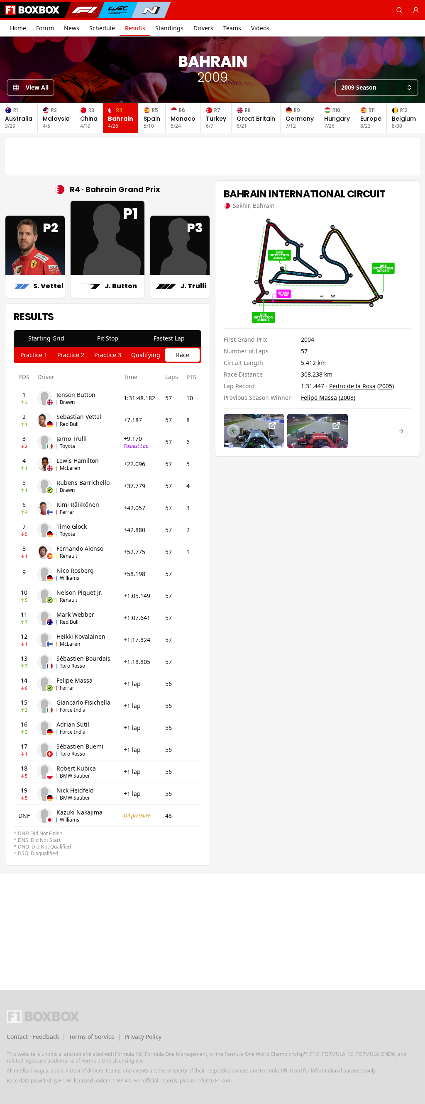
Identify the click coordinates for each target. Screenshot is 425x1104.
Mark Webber (75, 614)
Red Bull (69, 424)
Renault (68, 555)
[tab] (46, 338)
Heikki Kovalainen (80, 636)
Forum (45, 28)
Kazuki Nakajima (79, 812)
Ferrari (68, 512)
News (71, 28)
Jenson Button (75, 395)
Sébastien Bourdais (83, 658)
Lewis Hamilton (77, 460)
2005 (385, 386)
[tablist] (107, 338)
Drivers (203, 28)
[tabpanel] (107, 612)
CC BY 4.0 (120, 1080)
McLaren (70, 468)
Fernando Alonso (79, 548)
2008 (347, 397)
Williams (69, 577)
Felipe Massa (74, 680)
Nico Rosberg (75, 570)
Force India (72, 709)
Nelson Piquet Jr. (79, 592)
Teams (232, 28)
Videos (260, 28)
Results (135, 28)
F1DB (65, 1080)
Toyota (67, 446)
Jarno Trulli (71, 439)
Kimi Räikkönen (77, 504)
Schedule (102, 28)
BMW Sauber (75, 775)
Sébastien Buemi (79, 746)
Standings (169, 28)
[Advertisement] (212, 156)
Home (18, 28)
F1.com (223, 1080)
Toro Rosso (72, 665)
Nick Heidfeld (75, 790)
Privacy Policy (143, 1037)
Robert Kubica (76, 768)
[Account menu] (415, 9)
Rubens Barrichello (83, 482)
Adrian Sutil (72, 724)
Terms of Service (92, 1037)
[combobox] (376, 87)
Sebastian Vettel (78, 417)
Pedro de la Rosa (352, 386)
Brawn (67, 402)
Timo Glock (71, 526)
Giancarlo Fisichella (83, 702)
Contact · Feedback (33, 1037)
